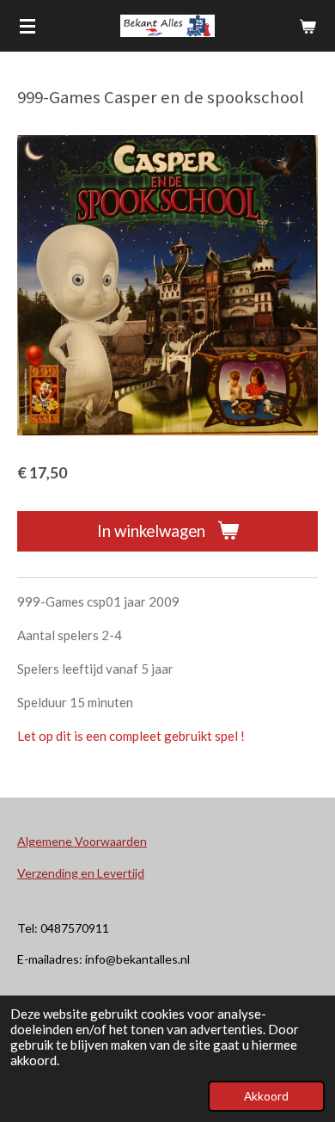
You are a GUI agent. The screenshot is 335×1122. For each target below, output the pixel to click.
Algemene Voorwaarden (82, 841)
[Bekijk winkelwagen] (307, 26)
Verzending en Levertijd (80, 873)
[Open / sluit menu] (27, 26)
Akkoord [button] (266, 1096)
